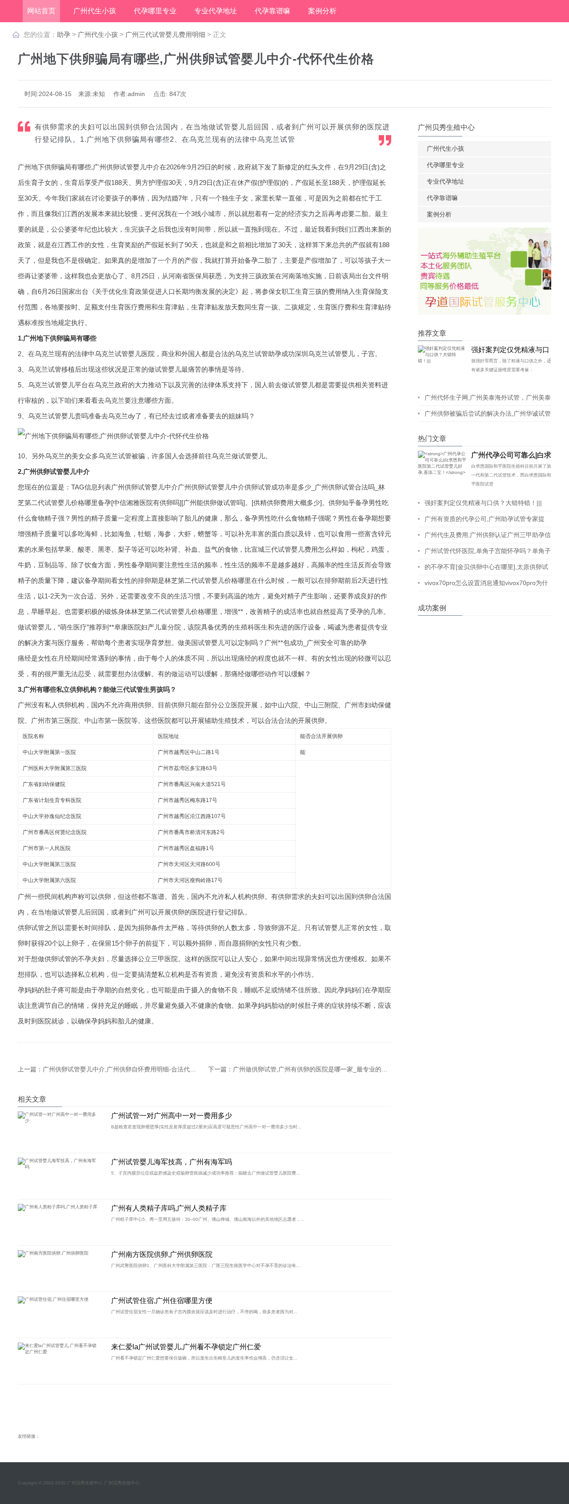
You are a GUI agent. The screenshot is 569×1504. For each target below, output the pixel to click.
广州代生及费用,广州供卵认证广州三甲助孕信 (488, 534)
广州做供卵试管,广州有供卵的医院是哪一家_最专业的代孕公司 (319, 1069)
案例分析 (322, 11)
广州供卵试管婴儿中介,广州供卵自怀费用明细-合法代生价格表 (129, 1069)
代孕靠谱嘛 (272, 11)
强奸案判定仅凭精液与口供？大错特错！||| (483, 502)
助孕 (63, 34)
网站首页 (41, 11)
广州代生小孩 (94, 11)
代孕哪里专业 (155, 11)
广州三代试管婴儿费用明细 (166, 34)
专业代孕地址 (215, 11)
